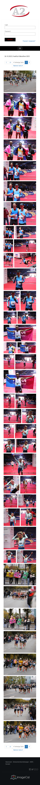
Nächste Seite (17, 66)
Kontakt (7, 764)
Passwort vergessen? (29, 41)
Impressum (8, 762)
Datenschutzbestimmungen (21, 762)
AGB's (31, 762)
